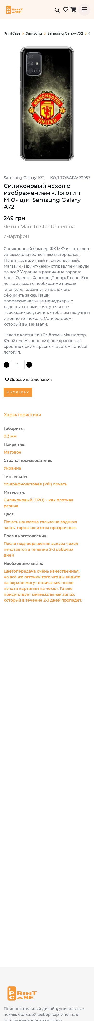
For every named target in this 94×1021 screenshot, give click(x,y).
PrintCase (12, 33)
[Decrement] (6, 365)
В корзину (18, 392)
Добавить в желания (31, 379)
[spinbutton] (17, 364)
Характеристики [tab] (22, 414)
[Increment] (29, 365)
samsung (34, 33)
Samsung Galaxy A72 (65, 33)
